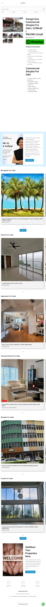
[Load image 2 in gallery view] (10, 35)
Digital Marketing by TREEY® (23, 604)
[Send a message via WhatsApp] (43, 604)
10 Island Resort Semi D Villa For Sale (12, 283)
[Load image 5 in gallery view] (5, 40)
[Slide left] (20, 227)
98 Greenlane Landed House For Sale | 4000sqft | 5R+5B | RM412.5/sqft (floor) (21, 405)
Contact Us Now (30, 571)
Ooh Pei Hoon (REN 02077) (24, 603)
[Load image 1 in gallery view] (5, 35)
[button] (2, 3)
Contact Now (29, 160)
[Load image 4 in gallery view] (20, 35)
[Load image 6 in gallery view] (10, 40)
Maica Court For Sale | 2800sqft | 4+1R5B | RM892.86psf (17, 344)
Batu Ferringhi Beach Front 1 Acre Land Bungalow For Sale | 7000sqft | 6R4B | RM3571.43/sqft (22, 219)
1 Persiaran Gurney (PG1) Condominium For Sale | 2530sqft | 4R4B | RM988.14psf (20, 527)
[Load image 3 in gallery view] (15, 35)
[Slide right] (25, 227)
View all (23, 230)
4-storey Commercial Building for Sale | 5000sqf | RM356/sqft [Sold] (20, 465)
